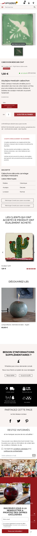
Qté (4, 114)
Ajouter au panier (25, 114)
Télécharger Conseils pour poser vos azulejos (17, 200)
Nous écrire (10, 375)
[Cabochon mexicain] (18, 52)
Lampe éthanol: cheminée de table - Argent (15, 325)
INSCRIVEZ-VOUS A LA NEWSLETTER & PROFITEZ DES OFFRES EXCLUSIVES (15, 511)
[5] (35, 269)
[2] (29, 269)
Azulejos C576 (6, 266)
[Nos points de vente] (33, 3)
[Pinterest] (27, 421)
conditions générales (20, 449)
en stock (24, 73)
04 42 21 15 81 (26, 375)
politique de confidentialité (13, 451)
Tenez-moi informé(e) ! (15, 531)
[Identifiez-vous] (29, 3)
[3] (31, 269)
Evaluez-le (7, 68)
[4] (33, 269)
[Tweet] (18, 421)
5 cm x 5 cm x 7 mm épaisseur (9, 106)
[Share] (10, 421)
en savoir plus (5, 96)
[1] (27, 269)
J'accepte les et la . (17, 450)
